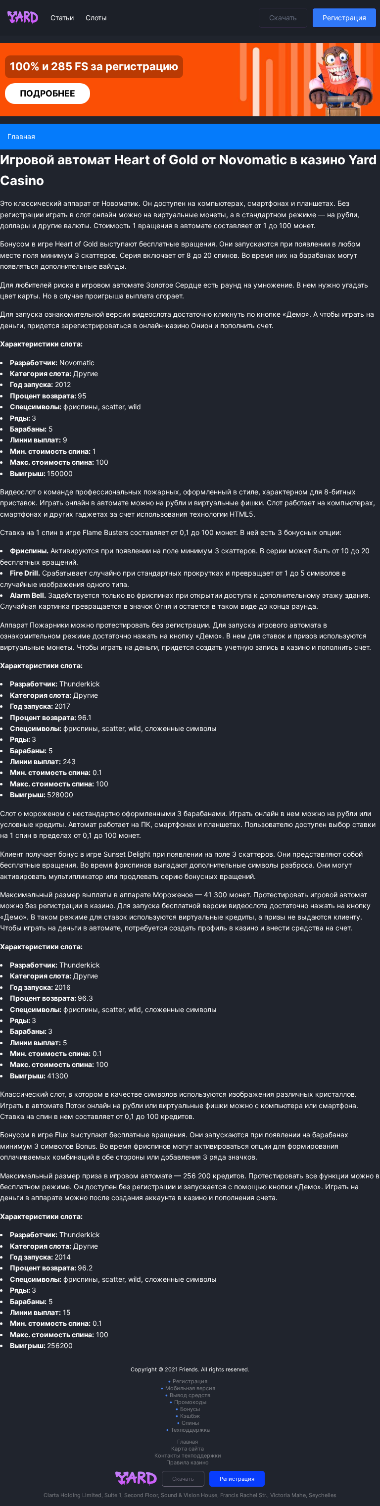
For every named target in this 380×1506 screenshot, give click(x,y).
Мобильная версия (190, 1388)
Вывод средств (190, 1395)
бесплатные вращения (147, 1134)
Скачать (283, 17)
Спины (190, 1422)
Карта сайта (187, 1448)
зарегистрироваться (96, 325)
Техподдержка (190, 1429)
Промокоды (190, 1402)
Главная (187, 1441)
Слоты (96, 17)
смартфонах (21, 514)
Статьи (63, 17)
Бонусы (190, 1409)
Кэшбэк (190, 1415)
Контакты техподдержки (187, 1455)
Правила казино (187, 1462)
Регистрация (344, 17)
